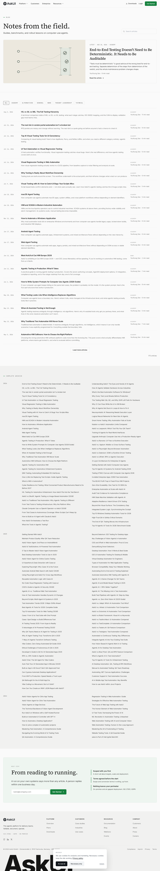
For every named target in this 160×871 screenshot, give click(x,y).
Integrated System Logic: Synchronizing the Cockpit (111, 509)
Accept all (61, 864)
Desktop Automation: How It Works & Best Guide (110, 551)
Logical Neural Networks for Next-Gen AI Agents (110, 416)
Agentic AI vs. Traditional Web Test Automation (39, 591)
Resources (57, 4)
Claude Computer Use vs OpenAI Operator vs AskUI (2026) (44, 508)
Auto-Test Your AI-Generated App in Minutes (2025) (41, 664)
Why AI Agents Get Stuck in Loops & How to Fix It (110, 408)
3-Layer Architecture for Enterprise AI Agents (109, 461)
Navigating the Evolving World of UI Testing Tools (40, 733)
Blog (105, 828)
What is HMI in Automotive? (32, 481)
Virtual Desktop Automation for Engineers (107, 559)
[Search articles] (139, 31)
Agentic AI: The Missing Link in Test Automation (109, 591)
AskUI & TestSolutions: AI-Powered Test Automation (41, 547)
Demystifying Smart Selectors (103, 547)
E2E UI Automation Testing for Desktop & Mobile (110, 555)
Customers (35, 4)
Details (102, 864)
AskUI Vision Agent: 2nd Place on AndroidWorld (39, 543)
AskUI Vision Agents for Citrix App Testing (37, 696)
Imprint (140, 849)
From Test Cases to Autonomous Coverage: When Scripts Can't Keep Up (49, 512)
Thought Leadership (63, 103)
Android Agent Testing (30, 428)
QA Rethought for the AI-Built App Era (36, 680)
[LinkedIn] (8, 839)
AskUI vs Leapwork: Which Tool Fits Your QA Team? (111, 428)
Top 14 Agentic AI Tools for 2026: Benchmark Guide (111, 526)
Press (135, 832)
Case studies (80, 823)
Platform (22, 4)
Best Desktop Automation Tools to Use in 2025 (39, 555)
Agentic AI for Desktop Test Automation (106, 648)
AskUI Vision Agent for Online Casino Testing (38, 559)
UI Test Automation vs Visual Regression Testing (40, 400)
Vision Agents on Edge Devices (33, 705)
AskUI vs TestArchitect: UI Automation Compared (110, 619)
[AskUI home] (9, 3)
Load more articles (80, 350)
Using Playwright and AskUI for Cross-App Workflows (42, 575)
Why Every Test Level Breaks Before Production (110, 396)
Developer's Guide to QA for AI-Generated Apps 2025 (42, 652)
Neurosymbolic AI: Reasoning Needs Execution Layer (112, 412)
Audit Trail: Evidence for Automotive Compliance (110, 493)
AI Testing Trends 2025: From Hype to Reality (39, 623)
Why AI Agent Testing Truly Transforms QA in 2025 (41, 636)
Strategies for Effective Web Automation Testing (110, 701)
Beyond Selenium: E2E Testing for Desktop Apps (110, 534)
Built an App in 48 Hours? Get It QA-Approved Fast (41, 668)
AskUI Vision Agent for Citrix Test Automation (38, 701)
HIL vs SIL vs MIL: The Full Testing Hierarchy (39, 388)
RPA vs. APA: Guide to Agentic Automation (37, 656)
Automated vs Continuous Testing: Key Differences (111, 636)
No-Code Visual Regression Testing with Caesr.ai (40, 583)
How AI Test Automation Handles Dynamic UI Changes (42, 595)
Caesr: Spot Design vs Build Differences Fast (39, 619)
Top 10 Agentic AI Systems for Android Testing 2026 (111, 469)
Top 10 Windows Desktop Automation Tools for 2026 (111, 513)
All (6, 103)
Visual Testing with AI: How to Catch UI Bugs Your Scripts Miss (45, 412)
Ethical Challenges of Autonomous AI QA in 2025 (40, 648)
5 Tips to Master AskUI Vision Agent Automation (40, 551)
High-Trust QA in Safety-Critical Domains (107, 517)
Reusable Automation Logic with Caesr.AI (37, 579)
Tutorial (79, 103)
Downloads (132, 3)
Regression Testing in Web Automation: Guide (109, 696)
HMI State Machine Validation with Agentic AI (108, 497)
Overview (50, 823)
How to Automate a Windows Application (37, 424)
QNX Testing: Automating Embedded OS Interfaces (41, 473)
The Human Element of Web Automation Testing (110, 709)
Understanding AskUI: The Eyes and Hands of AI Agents (113, 384)
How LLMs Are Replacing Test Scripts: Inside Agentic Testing (44, 477)
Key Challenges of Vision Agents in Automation (109, 538)
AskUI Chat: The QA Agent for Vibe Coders (38, 660)
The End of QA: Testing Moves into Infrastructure (110, 522)
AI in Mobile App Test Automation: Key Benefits (109, 680)
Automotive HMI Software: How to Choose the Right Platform (44, 461)
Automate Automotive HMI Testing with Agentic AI (110, 575)
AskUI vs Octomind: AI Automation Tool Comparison (111, 611)
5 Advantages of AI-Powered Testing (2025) (38, 627)
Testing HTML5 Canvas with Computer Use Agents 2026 (113, 473)
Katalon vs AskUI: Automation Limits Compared (109, 424)
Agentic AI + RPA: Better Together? (105, 587)
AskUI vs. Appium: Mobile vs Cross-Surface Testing (111, 445)
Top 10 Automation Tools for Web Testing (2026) (40, 611)
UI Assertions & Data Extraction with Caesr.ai (38, 563)
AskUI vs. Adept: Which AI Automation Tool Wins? (110, 603)
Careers (136, 836)
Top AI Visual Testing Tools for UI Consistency (39, 396)
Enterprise (46, 4)
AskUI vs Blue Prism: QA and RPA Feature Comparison (112, 652)
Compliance (131, 849)
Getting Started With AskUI (32, 534)
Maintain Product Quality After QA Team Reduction (41, 538)
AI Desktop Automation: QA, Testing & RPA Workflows (112, 664)
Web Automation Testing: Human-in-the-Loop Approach (113, 725)
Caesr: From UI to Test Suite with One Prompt (39, 615)
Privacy (147, 849)
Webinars (107, 832)
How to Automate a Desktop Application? (37, 721)
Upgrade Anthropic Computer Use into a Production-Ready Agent (116, 436)
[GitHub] (4, 839)
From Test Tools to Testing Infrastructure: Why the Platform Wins (46, 504)
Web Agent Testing (29, 433)
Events (106, 836)
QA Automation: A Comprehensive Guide (37, 737)
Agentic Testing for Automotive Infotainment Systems (42, 469)
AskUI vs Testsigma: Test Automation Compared (110, 632)
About (135, 828)
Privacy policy (78, 858)
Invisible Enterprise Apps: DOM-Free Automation (110, 477)
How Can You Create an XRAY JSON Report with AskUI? (43, 688)
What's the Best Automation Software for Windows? (111, 392)
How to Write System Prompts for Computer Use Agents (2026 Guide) (48, 445)
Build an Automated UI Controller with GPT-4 (38, 717)
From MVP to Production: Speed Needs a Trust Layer (42, 676)
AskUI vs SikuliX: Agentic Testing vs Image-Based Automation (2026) (48, 496)
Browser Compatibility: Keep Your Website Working (111, 567)
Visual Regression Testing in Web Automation (39, 404)
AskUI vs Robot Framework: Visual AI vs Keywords (111, 615)
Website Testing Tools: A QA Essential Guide (108, 733)
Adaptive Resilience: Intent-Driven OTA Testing (109, 501)
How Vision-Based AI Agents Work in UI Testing (109, 644)
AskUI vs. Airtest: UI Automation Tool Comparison (110, 607)
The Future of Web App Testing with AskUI (107, 705)
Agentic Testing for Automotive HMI (35, 465)
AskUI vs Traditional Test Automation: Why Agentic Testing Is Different (48, 500)
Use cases (79, 832)
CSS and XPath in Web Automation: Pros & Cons (110, 543)
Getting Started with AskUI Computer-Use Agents (110, 465)
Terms (154, 849)
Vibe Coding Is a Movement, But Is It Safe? (38, 684)
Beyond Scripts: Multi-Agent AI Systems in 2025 (40, 599)
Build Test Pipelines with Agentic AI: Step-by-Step (110, 595)
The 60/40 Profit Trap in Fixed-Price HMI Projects (110, 481)
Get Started (151, 4)
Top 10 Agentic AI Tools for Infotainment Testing (110, 660)
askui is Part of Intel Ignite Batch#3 (105, 737)
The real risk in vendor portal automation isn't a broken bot (44, 392)
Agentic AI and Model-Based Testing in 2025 (108, 583)
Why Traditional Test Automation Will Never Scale (40, 457)
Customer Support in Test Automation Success (109, 676)
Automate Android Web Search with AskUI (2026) (40, 571)
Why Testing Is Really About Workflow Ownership (40, 408)
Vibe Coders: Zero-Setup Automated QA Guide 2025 (41, 644)
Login (141, 3)
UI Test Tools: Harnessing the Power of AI (107, 713)
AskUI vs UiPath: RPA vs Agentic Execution (108, 457)
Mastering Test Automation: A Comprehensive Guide (41, 729)
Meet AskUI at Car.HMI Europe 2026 (35, 436)
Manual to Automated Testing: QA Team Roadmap (110, 668)
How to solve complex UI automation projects (39, 725)
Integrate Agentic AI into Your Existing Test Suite (110, 640)
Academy (15, 103)
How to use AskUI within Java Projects (106, 684)
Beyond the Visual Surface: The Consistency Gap (110, 505)
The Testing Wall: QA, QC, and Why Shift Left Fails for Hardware (116, 400)
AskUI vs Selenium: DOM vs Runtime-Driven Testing (111, 453)
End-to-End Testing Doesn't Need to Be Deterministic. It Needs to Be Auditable (51, 384)
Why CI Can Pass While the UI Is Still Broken (108, 404)
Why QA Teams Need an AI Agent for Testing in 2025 (42, 632)
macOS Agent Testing (30, 416)
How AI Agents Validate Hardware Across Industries (111, 388)
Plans (49, 828)
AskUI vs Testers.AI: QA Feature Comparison (108, 627)
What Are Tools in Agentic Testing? (35, 525)
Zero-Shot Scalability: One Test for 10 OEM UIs (109, 485)
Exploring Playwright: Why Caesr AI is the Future (40, 567)
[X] (11, 839)
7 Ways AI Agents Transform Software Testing (39, 640)
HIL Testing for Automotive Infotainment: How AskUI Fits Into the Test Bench (50, 492)
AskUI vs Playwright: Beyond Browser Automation (110, 449)
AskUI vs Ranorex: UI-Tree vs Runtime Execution (110, 441)
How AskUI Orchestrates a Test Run (35, 521)
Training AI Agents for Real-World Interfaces (108, 433)
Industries (78, 828)
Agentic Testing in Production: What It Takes (38, 441)
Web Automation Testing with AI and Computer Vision (112, 721)
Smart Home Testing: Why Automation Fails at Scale (111, 420)
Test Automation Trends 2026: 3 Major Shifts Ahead (41, 603)
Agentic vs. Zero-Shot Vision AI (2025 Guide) (108, 599)
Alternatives (27, 103)
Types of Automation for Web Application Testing (110, 563)
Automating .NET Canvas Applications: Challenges (110, 672)
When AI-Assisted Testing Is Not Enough (37, 453)
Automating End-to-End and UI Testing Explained (110, 571)
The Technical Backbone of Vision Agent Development (42, 709)
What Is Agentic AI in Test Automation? (106, 656)
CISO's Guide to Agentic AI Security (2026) (38, 587)
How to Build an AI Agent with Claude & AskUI (39, 516)
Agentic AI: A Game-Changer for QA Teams (108, 579)
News (49, 103)
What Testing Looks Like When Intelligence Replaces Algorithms (46, 449)
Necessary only (76, 864)
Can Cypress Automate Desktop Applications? (39, 672)
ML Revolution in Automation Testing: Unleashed (110, 717)
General (40, 103)
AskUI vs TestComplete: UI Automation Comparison (111, 623)
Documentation (109, 823)
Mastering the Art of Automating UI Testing (108, 729)
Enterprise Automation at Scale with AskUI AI (108, 489)
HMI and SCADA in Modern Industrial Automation (40, 420)
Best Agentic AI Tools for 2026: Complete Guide (40, 607)
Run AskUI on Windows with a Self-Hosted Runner (41, 713)
